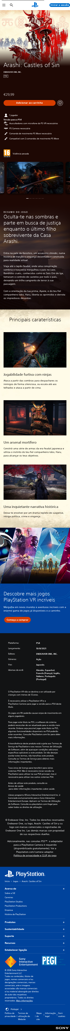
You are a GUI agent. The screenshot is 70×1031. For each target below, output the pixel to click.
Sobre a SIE (10, 893)
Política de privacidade (10, 1015)
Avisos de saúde (15, 786)
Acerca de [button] (10, 888)
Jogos (15, 881)
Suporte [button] (9, 936)
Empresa (9, 910)
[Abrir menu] (4, 5)
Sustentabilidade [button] (14, 929)
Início (7, 881)
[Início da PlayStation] (35, 5)
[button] (27, 198)
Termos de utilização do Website (24, 1016)
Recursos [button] (10, 942)
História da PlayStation (15, 914)
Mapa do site (39, 1016)
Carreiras (9, 897)
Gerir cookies (61, 1015)
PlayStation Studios (14, 901)
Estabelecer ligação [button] (16, 949)
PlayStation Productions (16, 905)
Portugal (15, 1009)
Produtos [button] (10, 922)
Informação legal (50, 1015)
